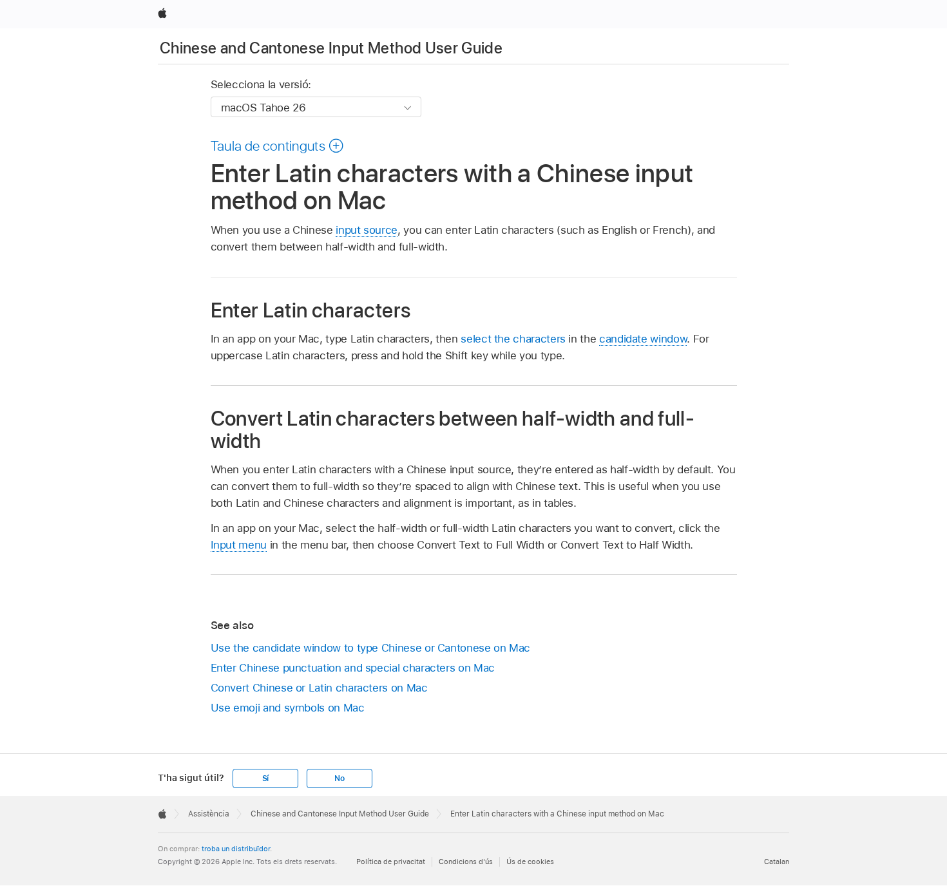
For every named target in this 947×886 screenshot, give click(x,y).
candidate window (643, 338)
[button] (278, 145)
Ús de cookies (530, 861)
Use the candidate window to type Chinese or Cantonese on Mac (371, 647)
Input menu (239, 544)
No (339, 778)
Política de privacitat (390, 861)
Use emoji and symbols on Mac (288, 707)
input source (366, 229)
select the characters (513, 338)
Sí (265, 778)
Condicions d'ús (466, 861)
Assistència (208, 813)
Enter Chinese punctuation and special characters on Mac (353, 667)
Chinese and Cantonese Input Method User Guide (331, 48)
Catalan (776, 861)
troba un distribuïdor (236, 848)
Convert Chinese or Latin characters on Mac (319, 687)
